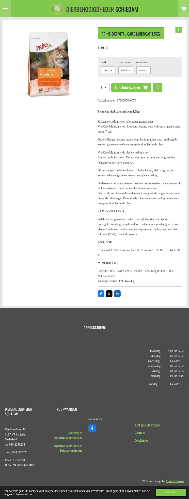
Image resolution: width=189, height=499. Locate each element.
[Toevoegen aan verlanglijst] (157, 87)
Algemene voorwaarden (67, 446)
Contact (140, 433)
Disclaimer (141, 440)
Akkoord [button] (171, 492)
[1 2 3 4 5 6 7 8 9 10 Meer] (104, 87)
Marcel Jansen (175, 481)
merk (104, 62)
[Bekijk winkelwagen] (183, 8)
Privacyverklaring (71, 450)
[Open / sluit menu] (5, 8)
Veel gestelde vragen (147, 425)
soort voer (124, 62)
